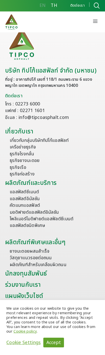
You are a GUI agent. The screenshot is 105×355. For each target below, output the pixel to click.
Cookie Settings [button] (23, 342)
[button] (95, 21)
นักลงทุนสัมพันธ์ (26, 273)
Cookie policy (25, 331)
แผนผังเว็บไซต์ (24, 296)
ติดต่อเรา (13, 95)
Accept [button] (53, 342)
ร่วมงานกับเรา (23, 285)
